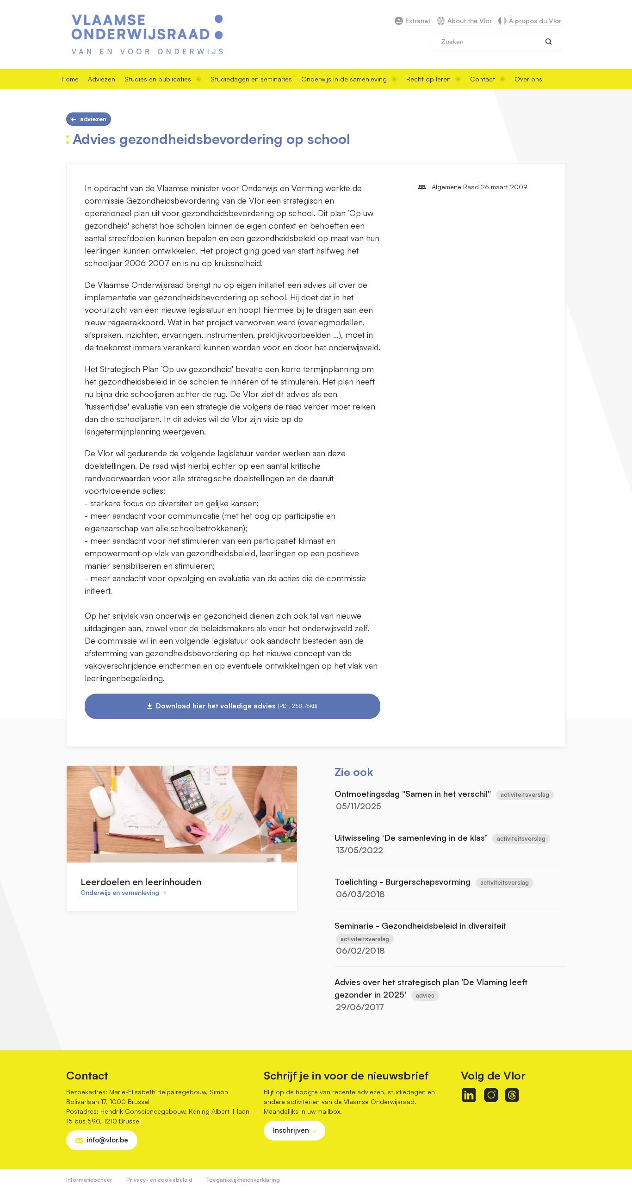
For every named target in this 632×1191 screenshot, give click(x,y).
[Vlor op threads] (512, 1095)
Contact (482, 79)
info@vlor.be (107, 1139)
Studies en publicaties (157, 79)
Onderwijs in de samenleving (344, 79)
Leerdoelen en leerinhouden (141, 881)
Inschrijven (291, 1130)
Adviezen (101, 79)
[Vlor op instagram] (491, 1095)
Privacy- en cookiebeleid (159, 1179)
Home (70, 79)
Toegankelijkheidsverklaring (243, 1179)
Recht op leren (428, 79)
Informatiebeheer (89, 1179)
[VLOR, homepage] (147, 34)
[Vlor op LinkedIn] (469, 1095)
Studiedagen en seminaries (251, 79)
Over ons (528, 79)
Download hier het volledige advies (236, 705)
